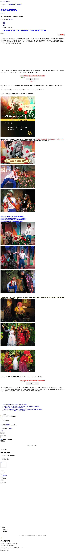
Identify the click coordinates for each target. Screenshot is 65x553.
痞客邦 (7, 424)
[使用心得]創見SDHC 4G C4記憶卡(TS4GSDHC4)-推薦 (15, 404)
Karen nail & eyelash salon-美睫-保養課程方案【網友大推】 (16, 410)
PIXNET (23, 535)
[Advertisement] (21, 55)
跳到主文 (3, 13)
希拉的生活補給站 (9, 10)
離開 (7, 550)
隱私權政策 (40, 535)
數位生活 (11, 19)
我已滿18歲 (3, 550)
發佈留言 (2, 440)
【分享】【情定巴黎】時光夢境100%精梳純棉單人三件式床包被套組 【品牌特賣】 (21, 406)
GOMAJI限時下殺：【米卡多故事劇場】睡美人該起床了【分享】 (25, 30)
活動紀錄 (10, 428)
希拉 (2, 417)
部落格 (4, 23)
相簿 (4, 22)
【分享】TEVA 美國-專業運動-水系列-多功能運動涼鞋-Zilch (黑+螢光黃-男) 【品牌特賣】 (23, 409)
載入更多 (2, 433)
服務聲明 (44, 535)
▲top (2, 430)
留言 (10, 424)
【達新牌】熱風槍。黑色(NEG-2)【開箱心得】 (13, 407)
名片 (4, 25)
